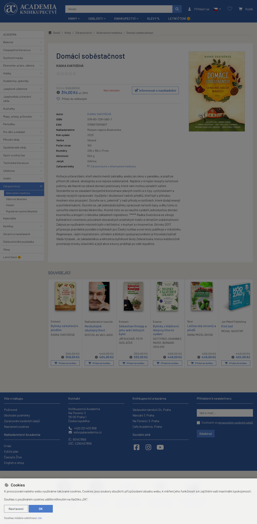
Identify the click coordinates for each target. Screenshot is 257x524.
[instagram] (148, 447)
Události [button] (95, 18)
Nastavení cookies (16, 426)
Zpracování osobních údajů (22, 421)
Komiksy (8, 226)
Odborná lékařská (16, 199)
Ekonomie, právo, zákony (18, 65)
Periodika (9, 124)
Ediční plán (11, 451)
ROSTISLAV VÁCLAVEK (99, 335)
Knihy (68, 32)
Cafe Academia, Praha (147, 426)
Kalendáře (9, 218)
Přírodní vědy (11, 139)
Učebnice (9, 170)
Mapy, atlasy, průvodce (17, 116)
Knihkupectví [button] (125, 18)
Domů (56, 32)
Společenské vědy (14, 147)
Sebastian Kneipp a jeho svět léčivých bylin (133, 330)
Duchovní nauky (13, 57)
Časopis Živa (13, 457)
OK (41, 509)
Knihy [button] (72, 18)
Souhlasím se (227, 422)
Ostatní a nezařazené (16, 234)
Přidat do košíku (67, 363)
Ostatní (10, 205)
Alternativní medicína (18, 193)
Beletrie (8, 42)
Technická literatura (16, 163)
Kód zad (227, 326)
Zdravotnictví (11, 186)
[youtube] (160, 447)
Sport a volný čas (14, 155)
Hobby (7, 73)
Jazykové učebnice (15, 88)
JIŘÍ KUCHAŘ (127, 338)
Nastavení (16, 509)
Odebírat (205, 433)
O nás (7, 446)
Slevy (6, 249)
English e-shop (14, 463)
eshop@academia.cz (87, 432)
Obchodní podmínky (17, 415)
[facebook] (137, 447)
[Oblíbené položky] (230, 9)
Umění (7, 178)
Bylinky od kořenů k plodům (64, 328)
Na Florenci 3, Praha (146, 421)
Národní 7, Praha (143, 415)
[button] (217, 9)
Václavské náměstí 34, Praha (152, 409)
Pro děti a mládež (14, 132)
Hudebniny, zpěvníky (16, 81)
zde (40, 518)
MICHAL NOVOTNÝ (232, 331)
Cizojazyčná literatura (17, 50)
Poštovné (10, 409)
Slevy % (153, 18)
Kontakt (74, 398)
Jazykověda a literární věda (17, 99)
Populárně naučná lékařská (21, 211)
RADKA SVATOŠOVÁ (70, 66)
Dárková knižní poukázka (18, 241)
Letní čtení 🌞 (179, 18)
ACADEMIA (9, 34)
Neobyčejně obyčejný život (95, 328)
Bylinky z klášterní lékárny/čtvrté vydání (166, 330)
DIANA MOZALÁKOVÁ (200, 334)
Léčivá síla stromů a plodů (201, 328)
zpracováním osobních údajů (235, 422)
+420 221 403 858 (85, 428)
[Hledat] (177, 9)
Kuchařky (9, 108)
